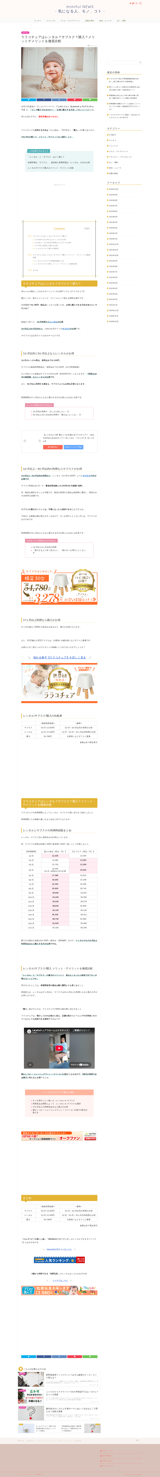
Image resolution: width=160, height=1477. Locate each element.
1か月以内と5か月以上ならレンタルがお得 (50, 239)
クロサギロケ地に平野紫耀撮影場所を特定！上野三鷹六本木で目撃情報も (124, 80)
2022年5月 (113, 217)
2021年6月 (113, 277)
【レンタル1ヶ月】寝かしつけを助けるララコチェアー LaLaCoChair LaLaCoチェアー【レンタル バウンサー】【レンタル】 (68, 438)
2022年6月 (113, 211)
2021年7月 (113, 272)
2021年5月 (113, 283)
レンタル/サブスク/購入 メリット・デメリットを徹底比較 (56, 264)
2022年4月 (113, 222)
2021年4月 (113, 288)
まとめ (35, 270)
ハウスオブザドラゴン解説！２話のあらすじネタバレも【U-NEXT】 (124, 116)
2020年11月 (113, 316)
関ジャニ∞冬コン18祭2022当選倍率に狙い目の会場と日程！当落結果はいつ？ (125, 88)
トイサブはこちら (60, 1281)
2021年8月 (113, 266)
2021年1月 (113, 305)
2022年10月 (114, 189)
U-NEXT (112, 135)
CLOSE (87, 228)
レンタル (53, 322)
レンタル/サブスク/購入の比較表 (47, 248)
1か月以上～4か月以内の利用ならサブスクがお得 (53, 242)
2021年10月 (114, 255)
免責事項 (38, 1474)
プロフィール (108, 1451)
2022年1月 (113, 239)
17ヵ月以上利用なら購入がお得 (46, 245)
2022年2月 (113, 233)
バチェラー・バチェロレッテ (120, 157)
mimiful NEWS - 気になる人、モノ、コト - (80, 8)
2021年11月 (113, 250)
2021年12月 (114, 244)
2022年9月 (113, 195)
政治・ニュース (105, 21)
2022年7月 (113, 206)
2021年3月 (113, 294)
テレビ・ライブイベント (70, 21)
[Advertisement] (59, 202)
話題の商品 (89, 21)
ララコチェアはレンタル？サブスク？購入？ (50, 236)
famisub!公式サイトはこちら (59, 1249)
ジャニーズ (51, 21)
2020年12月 (114, 310)
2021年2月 (113, 299)
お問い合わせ (108, 1461)
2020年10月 (114, 321)
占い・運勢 (121, 21)
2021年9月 (113, 261)
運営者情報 (107, 1456)
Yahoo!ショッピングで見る (73, 447)
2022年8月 (113, 200)
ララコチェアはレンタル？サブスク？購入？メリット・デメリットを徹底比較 (61, 256)
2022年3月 (113, 228)
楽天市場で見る (53, 447)
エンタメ (37, 21)
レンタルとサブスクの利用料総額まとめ (49, 261)
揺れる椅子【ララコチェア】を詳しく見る (59, 657)
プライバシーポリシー (26, 1474)
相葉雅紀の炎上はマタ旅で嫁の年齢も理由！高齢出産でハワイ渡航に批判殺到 (124, 97)
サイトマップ (108, 1466)
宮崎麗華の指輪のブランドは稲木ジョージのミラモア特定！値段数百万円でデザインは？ (124, 106)
